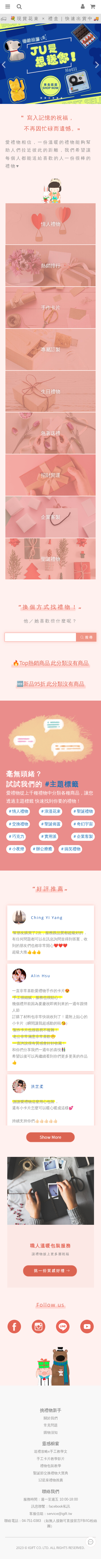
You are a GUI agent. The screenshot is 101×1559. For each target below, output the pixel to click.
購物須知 (51, 1432)
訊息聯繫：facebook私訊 (50, 1506)
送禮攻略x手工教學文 (50, 1451)
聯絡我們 (50, 1491)
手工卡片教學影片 (51, 1459)
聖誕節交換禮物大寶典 (50, 1473)
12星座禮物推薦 (50, 1480)
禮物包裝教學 (50, 1466)
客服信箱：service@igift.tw (50, 1514)
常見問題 (51, 1425)
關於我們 (51, 1418)
